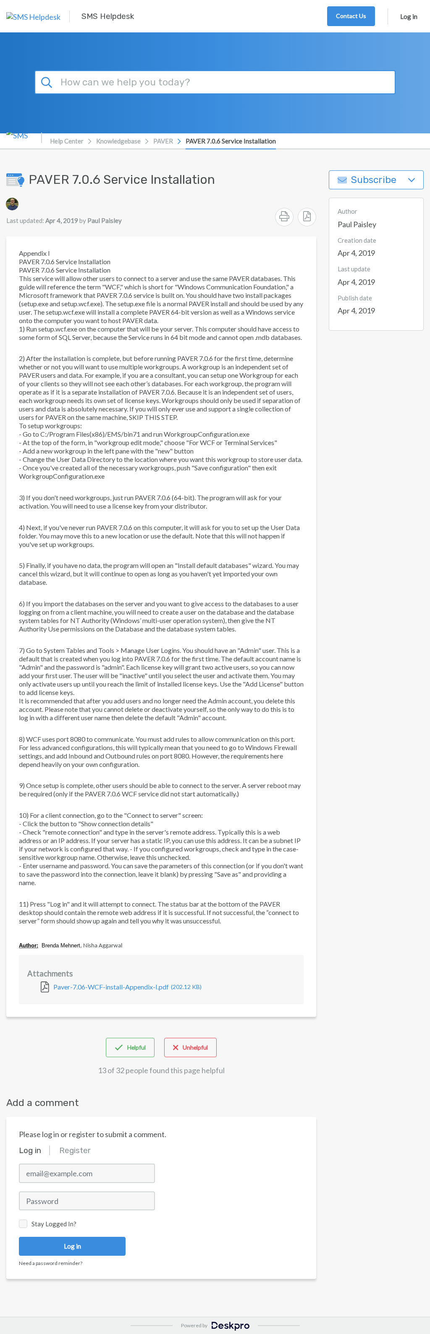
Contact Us (351, 15)
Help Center (67, 141)
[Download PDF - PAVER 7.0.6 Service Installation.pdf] (307, 217)
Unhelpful (195, 1047)
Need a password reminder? (50, 1263)
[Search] (48, 81)
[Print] (284, 217)
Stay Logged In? (53, 1224)
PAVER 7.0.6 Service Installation (231, 141)
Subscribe (373, 180)
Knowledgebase (118, 141)
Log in (408, 16)
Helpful (136, 1047)
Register (75, 1150)
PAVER (163, 141)
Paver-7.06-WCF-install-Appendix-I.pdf (127, 987)
